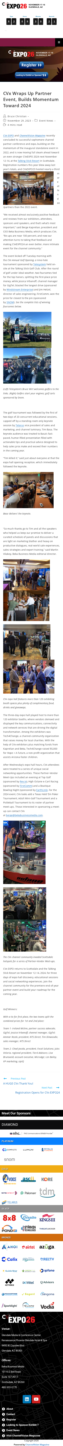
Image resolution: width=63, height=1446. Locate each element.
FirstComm (26, 785)
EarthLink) (42, 790)
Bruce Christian (17, 116)
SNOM (10, 302)
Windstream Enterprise (20, 289)
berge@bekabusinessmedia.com (24, 815)
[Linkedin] (27, 1399)
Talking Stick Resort (28, 160)
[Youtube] (36, 1399)
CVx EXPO (8, 135)
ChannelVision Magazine (37, 1444)
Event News (46, 120)
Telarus (20, 425)
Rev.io (23, 781)
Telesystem (39, 264)
